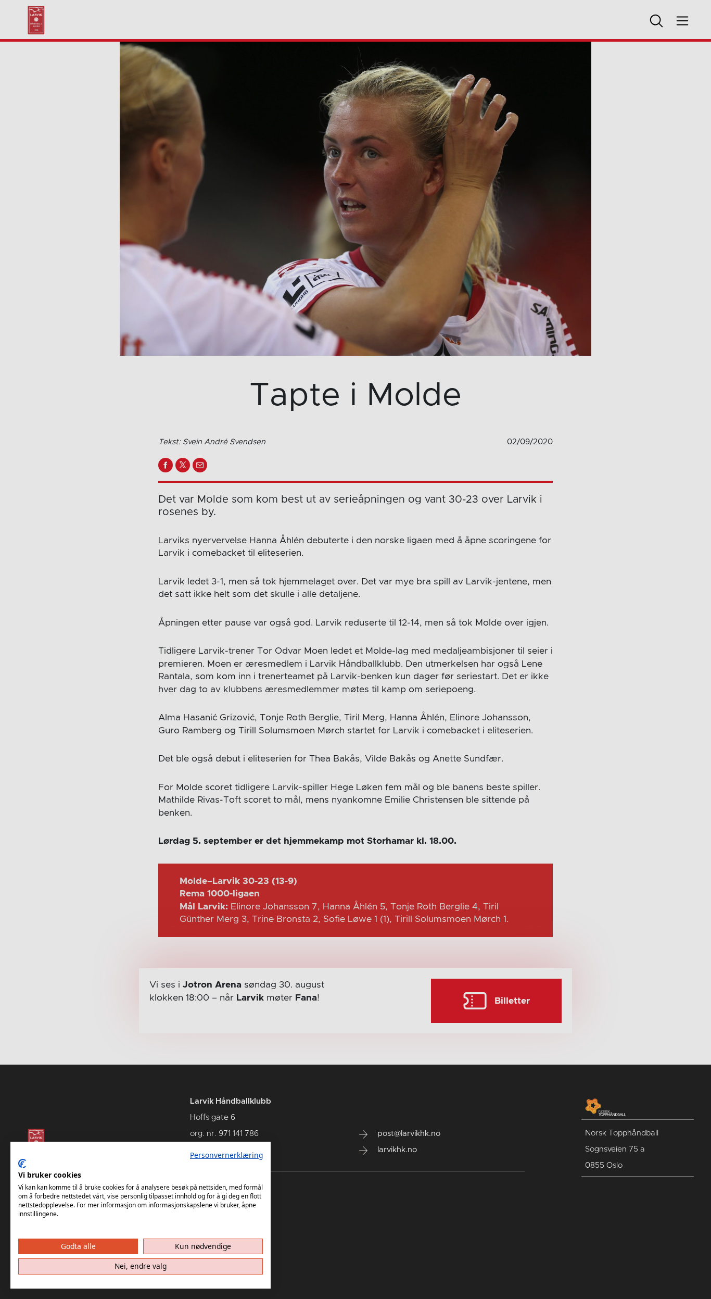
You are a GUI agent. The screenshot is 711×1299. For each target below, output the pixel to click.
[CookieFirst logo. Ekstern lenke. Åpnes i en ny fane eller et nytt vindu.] (22, 1163)
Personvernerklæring (226, 1155)
